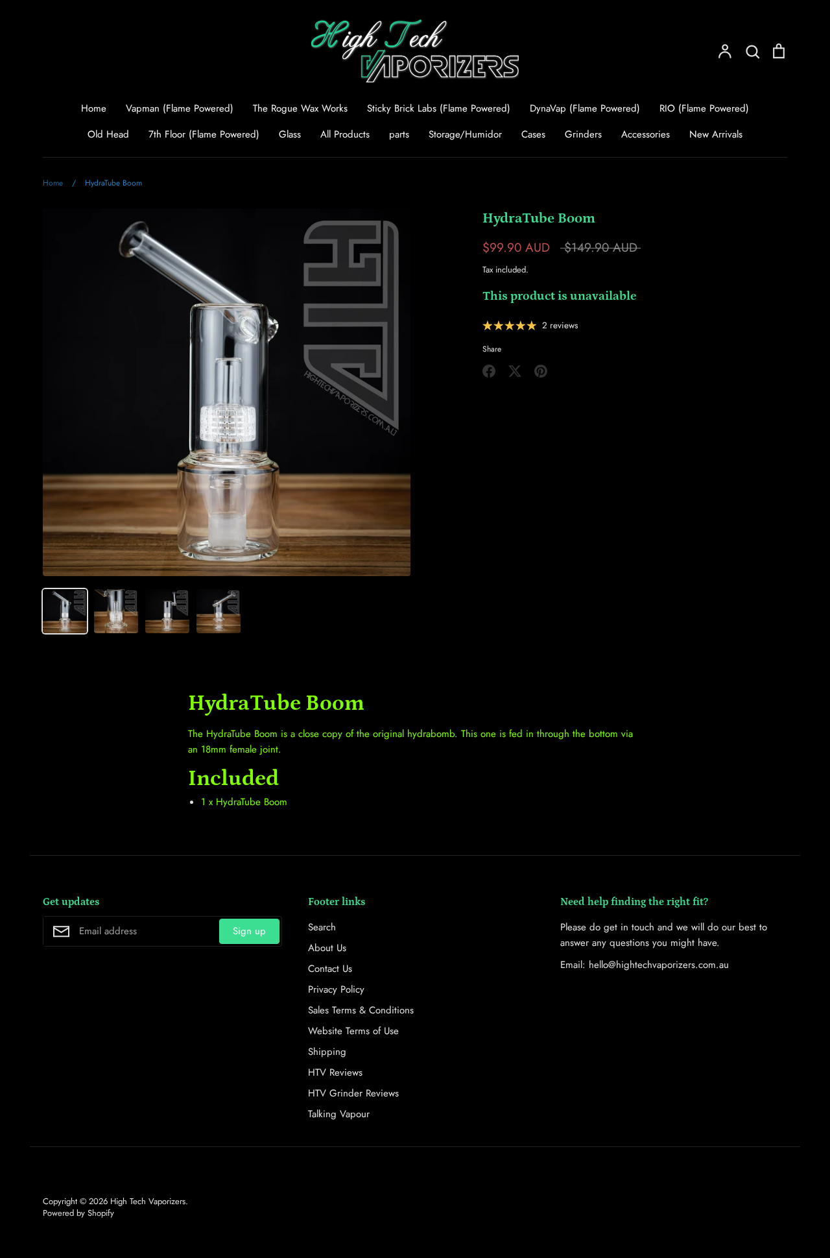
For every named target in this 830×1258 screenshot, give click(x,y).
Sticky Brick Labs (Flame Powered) (438, 108)
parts (399, 134)
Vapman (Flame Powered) (179, 108)
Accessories (645, 134)
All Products (345, 134)
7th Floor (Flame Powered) (203, 134)
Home (93, 108)
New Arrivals (715, 134)
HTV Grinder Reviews (353, 1093)
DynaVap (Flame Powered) (585, 108)
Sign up (249, 931)
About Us (327, 948)
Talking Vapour (339, 1114)
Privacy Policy (336, 989)
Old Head (108, 134)
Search (322, 927)
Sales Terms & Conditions (361, 1010)
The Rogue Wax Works (300, 108)
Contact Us (330, 969)
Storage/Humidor (465, 134)
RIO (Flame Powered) (704, 108)
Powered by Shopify (78, 1213)
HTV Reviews (335, 1072)
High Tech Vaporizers (147, 1201)
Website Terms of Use (353, 1031)
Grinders (583, 134)
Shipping (327, 1052)
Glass (290, 134)
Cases (533, 134)
